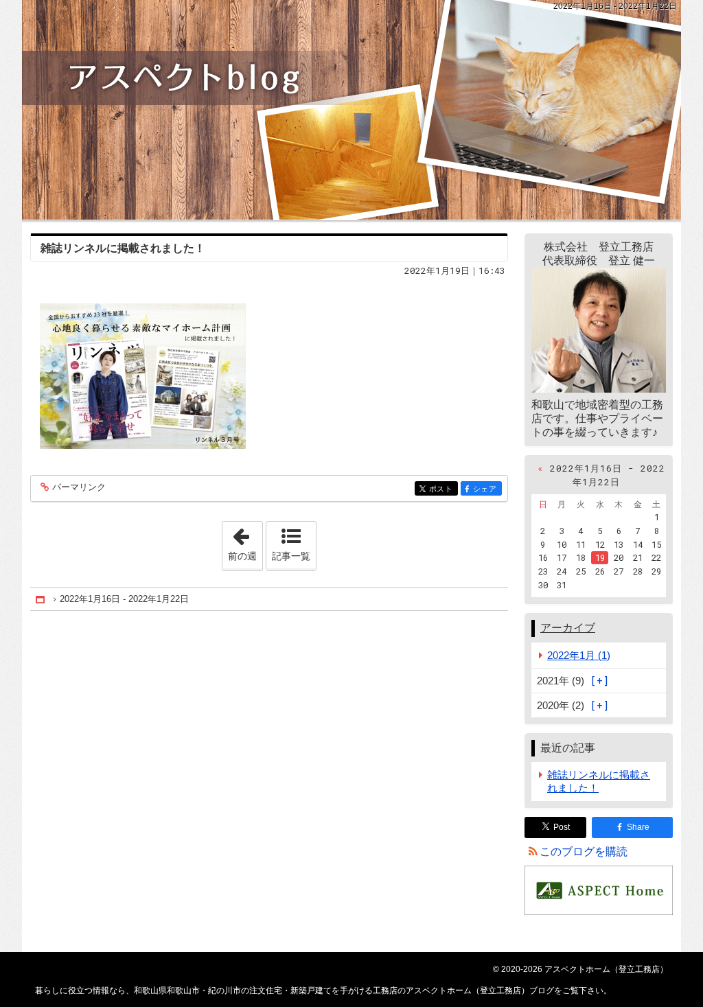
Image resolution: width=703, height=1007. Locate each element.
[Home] (41, 598)
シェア (487, 489)
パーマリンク (79, 487)
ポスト (443, 489)
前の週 (245, 542)
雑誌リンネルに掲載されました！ (123, 248)
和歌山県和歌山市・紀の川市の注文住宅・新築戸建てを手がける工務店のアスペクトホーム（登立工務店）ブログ (351, 110)
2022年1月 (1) (578, 655)
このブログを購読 (583, 851)
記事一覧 (291, 556)
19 (600, 557)
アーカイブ (567, 628)
